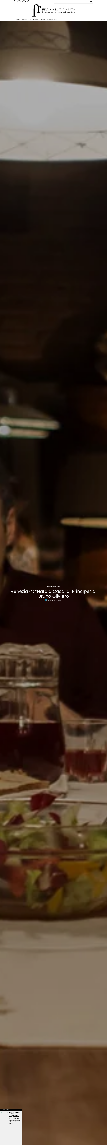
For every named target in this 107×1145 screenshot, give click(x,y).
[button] (91, 1)
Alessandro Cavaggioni (55, 600)
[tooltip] (15, 1)
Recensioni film (53, 587)
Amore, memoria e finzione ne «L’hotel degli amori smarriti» (14, 1114)
